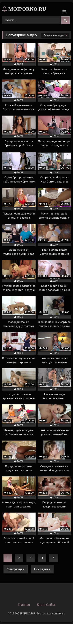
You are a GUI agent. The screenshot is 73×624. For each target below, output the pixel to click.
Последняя (42, 569)
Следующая (15, 569)
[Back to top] (61, 612)
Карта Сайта (46, 604)
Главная (24, 604)
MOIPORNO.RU (26, 9)
